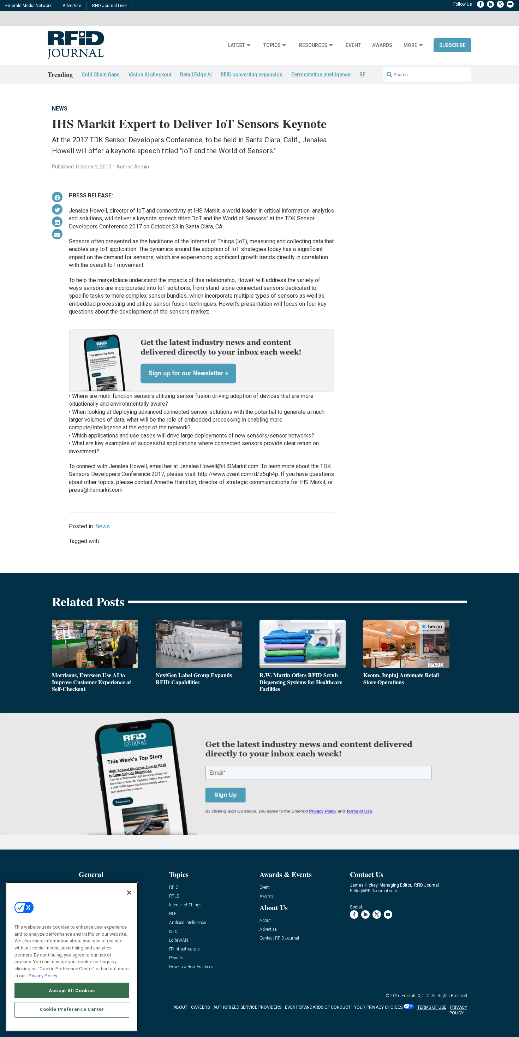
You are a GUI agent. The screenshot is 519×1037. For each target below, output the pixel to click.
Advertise (71, 6)
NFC (173, 931)
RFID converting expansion (251, 74)
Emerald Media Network (28, 6)
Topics (272, 45)
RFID (173, 887)
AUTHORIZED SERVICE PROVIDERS (247, 1007)
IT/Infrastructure (184, 949)
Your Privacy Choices (378, 1007)
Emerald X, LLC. (415, 995)
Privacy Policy (43, 975)
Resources (313, 45)
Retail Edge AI (196, 74)
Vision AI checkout (150, 74)
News (59, 108)
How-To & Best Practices (191, 967)
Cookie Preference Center (72, 1009)
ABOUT (180, 1007)
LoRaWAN (178, 940)
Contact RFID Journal (279, 938)
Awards (382, 45)
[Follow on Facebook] (480, 4)
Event (353, 45)
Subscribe (452, 45)
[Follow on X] (500, 4)
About (265, 920)
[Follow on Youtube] (510, 4)
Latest (236, 45)
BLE (173, 914)
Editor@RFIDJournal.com (373, 890)
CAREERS (200, 1007)
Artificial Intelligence (187, 922)
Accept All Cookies (72, 990)
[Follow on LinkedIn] (490, 4)
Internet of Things (185, 905)
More (410, 45)
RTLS (174, 896)
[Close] (129, 892)
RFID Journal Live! (109, 6)
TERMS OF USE (431, 1007)
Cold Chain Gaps (101, 74)
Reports (176, 958)
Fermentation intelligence (321, 74)
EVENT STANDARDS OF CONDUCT (318, 1007)
